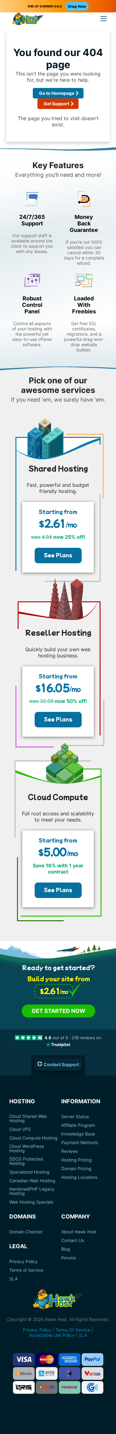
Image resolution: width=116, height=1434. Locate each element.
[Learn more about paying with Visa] (24, 1359)
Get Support (56, 103)
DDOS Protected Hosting (26, 1161)
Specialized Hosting (29, 1172)
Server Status (75, 1116)
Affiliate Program (78, 1125)
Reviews (69, 1151)
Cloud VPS (20, 1129)
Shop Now (77, 6)
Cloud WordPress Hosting (26, 1148)
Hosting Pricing (76, 1160)
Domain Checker (26, 1232)
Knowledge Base (78, 1134)
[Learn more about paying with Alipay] (47, 1373)
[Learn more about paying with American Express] (69, 1359)
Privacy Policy (23, 1261)
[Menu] (103, 18)
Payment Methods (79, 1142)
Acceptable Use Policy (52, 1335)
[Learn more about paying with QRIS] (24, 1387)
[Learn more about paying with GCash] (92, 1387)
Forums (68, 1258)
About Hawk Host (79, 1232)
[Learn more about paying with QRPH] (47, 1387)
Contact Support (61, 1064)
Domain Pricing (76, 1168)
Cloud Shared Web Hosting (28, 1118)
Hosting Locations (79, 1177)
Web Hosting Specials (31, 1202)
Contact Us (72, 1240)
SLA (13, 1279)
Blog (65, 1249)
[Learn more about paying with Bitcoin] (24, 1373)
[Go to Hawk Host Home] (27, 19)
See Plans (58, 555)
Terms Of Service (72, 1329)
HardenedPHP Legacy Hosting (31, 1191)
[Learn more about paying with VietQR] (92, 1373)
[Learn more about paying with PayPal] (92, 1359)
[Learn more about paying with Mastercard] (47, 1359)
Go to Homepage (56, 93)
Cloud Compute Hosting (33, 1138)
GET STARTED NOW (58, 1011)
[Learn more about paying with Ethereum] (69, 1373)
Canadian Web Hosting (32, 1181)
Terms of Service (26, 1270)
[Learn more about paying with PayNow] (69, 1387)
